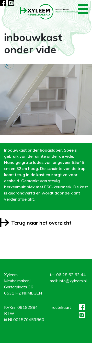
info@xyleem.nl (73, 280)
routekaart (61, 307)
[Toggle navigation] (83, 9)
